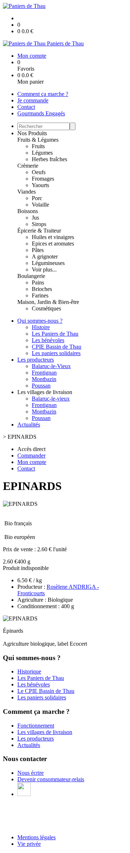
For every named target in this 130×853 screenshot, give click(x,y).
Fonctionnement (35, 725)
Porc (37, 198)
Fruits (38, 146)
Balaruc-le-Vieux (51, 366)
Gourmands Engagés (41, 113)
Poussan (41, 386)
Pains (38, 282)
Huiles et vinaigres (53, 237)
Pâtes (38, 250)
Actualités (28, 424)
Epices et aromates (53, 243)
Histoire (41, 327)
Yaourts (40, 185)
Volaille (40, 205)
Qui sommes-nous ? (39, 321)
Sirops (39, 224)
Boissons (27, 211)
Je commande (32, 100)
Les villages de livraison (44, 732)
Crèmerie (27, 166)
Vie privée (29, 844)
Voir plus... (44, 269)
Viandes (26, 192)
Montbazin (44, 379)
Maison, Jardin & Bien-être (48, 302)
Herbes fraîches (49, 159)
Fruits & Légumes (37, 140)
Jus (35, 218)
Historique (29, 671)
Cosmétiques (46, 308)
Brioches (42, 289)
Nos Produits (32, 133)
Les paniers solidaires (56, 353)
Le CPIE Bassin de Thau (45, 691)
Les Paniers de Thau (55, 334)
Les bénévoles (48, 340)
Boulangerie (31, 276)
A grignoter (45, 256)
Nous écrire (30, 773)
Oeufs (39, 172)
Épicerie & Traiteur (39, 230)
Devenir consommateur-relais (50, 779)
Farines (40, 295)
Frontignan (44, 373)
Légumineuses (48, 263)
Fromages (43, 179)
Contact (26, 107)
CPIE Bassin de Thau (56, 347)
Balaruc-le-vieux (51, 398)
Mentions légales (36, 837)
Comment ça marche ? (42, 94)
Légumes (42, 153)
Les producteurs (35, 360)
